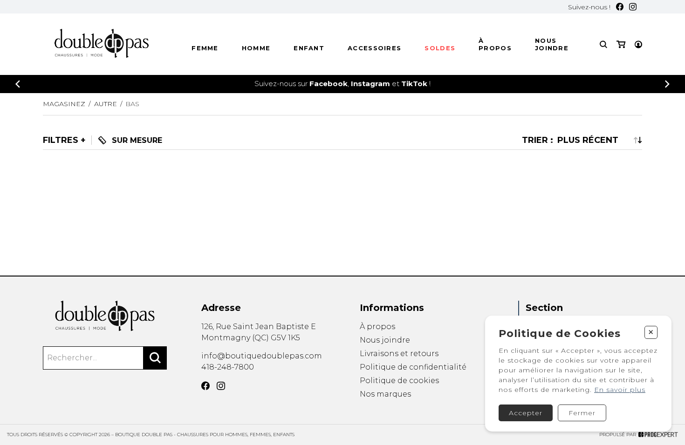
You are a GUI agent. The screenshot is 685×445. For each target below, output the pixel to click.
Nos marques (385, 394)
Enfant (309, 48)
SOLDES (440, 48)
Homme (256, 48)
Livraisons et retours (399, 353)
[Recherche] (603, 44)
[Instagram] (633, 6)
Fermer (582, 413)
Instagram (370, 83)
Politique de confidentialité (413, 367)
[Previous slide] (17, 84)
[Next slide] (667, 84)
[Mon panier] (620, 44)
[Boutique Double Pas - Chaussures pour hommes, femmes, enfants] (105, 316)
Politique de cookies (399, 380)
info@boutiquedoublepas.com (261, 355)
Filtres (60, 140)
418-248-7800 (227, 367)
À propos (495, 44)
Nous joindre (552, 44)
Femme (205, 48)
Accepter (525, 413)
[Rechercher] (155, 358)
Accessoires (374, 48)
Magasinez (64, 104)
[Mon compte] (638, 44)
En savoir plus (619, 389)
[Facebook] (619, 6)
